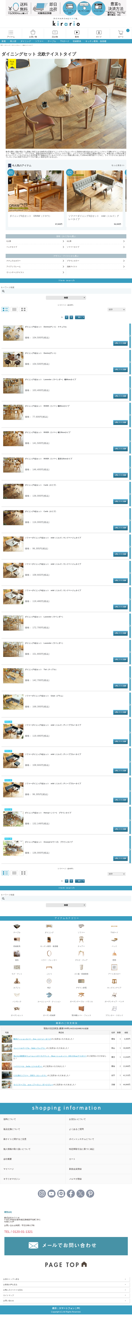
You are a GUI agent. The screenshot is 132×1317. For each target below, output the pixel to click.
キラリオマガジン (11, 1179)
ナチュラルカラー (13, 261)
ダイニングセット (16, 45)
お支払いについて (77, 1119)
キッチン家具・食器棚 (95, 41)
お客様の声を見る (10, 1285)
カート (121, 37)
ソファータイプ (73, 247)
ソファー (39, 41)
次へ (79, 317)
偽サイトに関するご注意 (14, 1139)
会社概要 (7, 1159)
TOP (1, 45)
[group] (36, 198)
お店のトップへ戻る (11, 1279)
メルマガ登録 (75, 1179)
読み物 (55, 37)
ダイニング (25, 41)
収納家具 (77, 41)
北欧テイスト (72, 266)
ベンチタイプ (11, 247)
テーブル (52, 41)
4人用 (69, 241)
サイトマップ (8, 1295)
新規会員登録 (75, 1169)
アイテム (11, 37)
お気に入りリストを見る (13, 1290)
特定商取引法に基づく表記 (81, 1149)
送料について (9, 1119)
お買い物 (33, 37)
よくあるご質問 (76, 1129)
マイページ (8, 1169)
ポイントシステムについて (81, 1139)
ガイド (99, 37)
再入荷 (13, 41)
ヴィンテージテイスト (15, 272)
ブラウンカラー (73, 261)
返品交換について (11, 1129)
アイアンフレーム (13, 266)
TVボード (64, 41)
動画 (77, 37)
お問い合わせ (8, 1301)
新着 (4, 41)
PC (78, 1308)
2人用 (8, 241)
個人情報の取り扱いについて (17, 1149)
